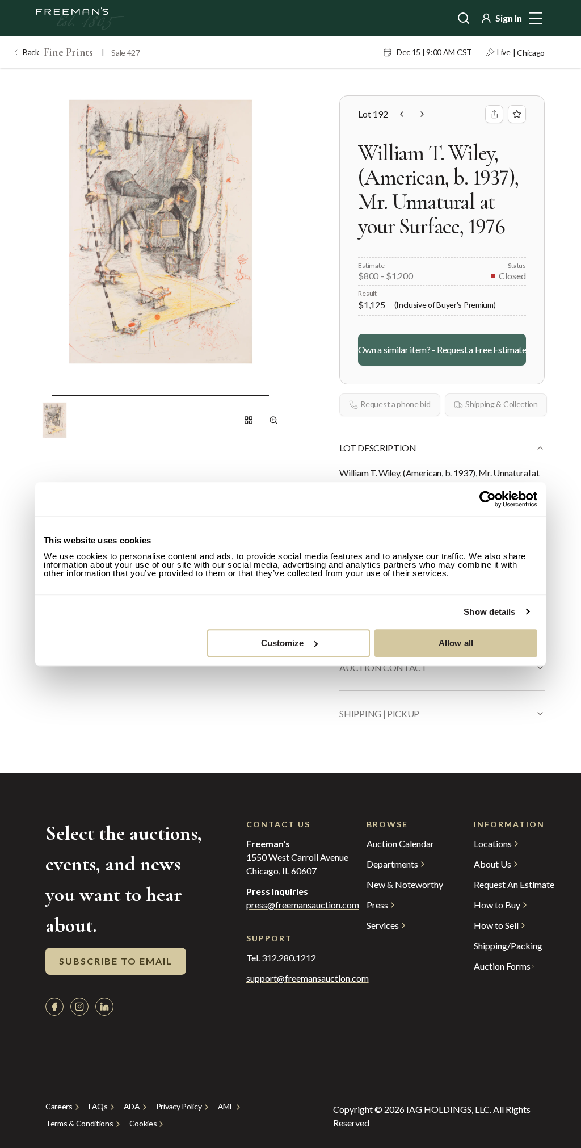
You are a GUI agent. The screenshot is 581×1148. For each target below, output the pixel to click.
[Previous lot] (402, 114)
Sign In (508, 17)
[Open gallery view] (248, 420)
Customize (282, 643)
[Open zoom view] (273, 420)
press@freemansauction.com (302, 905)
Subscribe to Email (115, 961)
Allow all (456, 643)
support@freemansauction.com (284, 978)
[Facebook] (54, 1007)
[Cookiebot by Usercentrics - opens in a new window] (487, 499)
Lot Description (377, 447)
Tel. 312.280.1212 (281, 957)
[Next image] (278, 395)
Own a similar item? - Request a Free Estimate (442, 349)
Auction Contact (383, 667)
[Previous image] (43, 395)
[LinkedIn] (104, 1007)
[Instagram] (79, 1007)
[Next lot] (422, 114)
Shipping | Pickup (379, 713)
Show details (489, 611)
